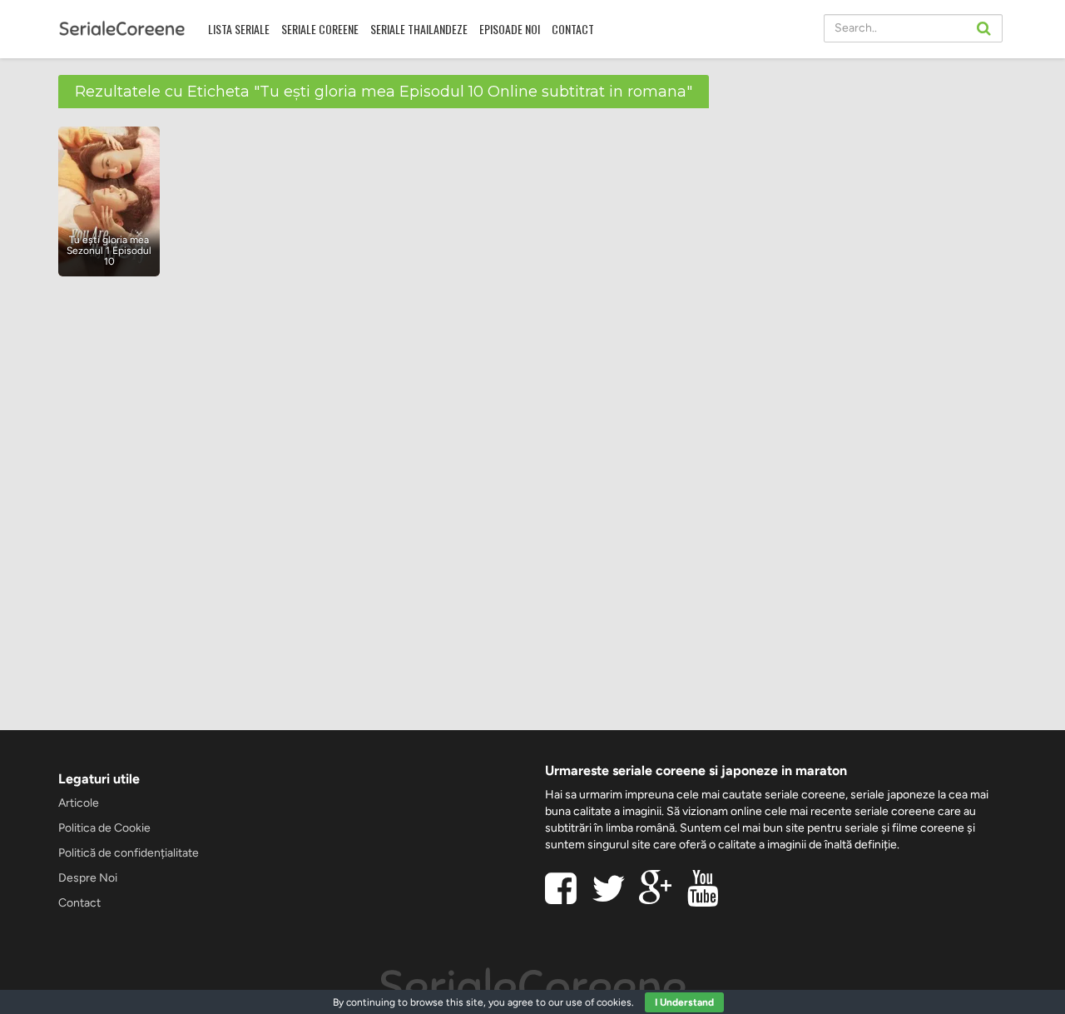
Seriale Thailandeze (419, 28)
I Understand (684, 1002)
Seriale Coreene (320, 28)
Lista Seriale (239, 28)
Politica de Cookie (104, 828)
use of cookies (599, 1002)
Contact (573, 28)
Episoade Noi (509, 28)
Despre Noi (87, 878)
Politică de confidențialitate (128, 853)
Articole (78, 803)
